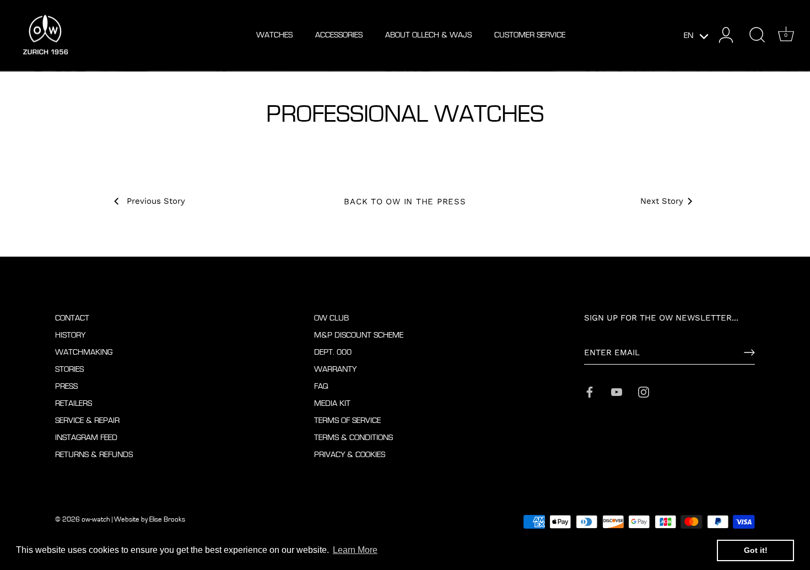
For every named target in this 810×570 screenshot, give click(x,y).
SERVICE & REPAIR (87, 420)
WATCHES (274, 35)
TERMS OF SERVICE (347, 420)
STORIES (69, 369)
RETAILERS (73, 403)
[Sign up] (749, 352)
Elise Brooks (167, 519)
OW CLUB (331, 318)
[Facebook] (589, 391)
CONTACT (72, 318)
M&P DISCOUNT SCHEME (358, 335)
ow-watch (96, 519)
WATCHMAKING (83, 352)
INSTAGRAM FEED (86, 437)
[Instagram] (643, 391)
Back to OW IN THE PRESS (405, 202)
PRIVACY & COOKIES (349, 454)
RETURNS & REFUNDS (94, 454)
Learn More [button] (355, 550)
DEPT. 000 (333, 352)
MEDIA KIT (332, 403)
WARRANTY (335, 369)
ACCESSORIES (339, 35)
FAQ (321, 386)
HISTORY (70, 335)
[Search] (757, 35)
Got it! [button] (756, 550)
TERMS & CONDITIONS (353, 437)
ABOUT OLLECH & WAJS (428, 35)
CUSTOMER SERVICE (529, 35)
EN (688, 35)
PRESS (66, 386)
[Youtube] (616, 391)
